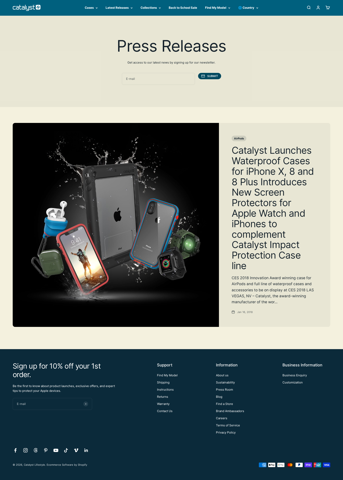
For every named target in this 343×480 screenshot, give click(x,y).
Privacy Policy (226, 432)
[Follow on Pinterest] (45, 450)
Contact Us (164, 411)
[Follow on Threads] (35, 450)
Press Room (224, 389)
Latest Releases (117, 8)
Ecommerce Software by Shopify (67, 464)
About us (222, 375)
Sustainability (225, 382)
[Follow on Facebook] (15, 450)
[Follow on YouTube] (56, 450)
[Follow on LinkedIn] (86, 450)
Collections (149, 8)
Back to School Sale (183, 8)
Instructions (165, 389)
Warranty (163, 404)
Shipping (163, 382)
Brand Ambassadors (230, 411)
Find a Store (224, 404)
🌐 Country (246, 8)
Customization (292, 382)
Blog (219, 397)
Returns (162, 397)
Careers (221, 418)
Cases (89, 8)
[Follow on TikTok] (66, 450)
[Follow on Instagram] (25, 450)
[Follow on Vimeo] (76, 450)
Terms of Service (228, 425)
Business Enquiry (294, 375)
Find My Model (215, 8)
